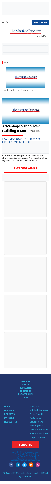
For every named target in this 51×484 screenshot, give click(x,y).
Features (9, 410)
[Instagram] (38, 464)
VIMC (38, 139)
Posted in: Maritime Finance (16, 142)
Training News (36, 425)
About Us (25, 381)
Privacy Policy (25, 394)
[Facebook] (11, 464)
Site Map (25, 397)
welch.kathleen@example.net (19, 90)
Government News (39, 429)
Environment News (39, 433)
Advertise (25, 385)
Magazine (9, 418)
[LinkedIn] (18, 464)
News (7, 406)
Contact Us (25, 391)
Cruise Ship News (38, 414)
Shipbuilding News (39, 410)
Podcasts (9, 414)
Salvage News (36, 422)
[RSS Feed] (31, 464)
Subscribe (25, 444)
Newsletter (25, 388)
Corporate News (37, 437)
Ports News (35, 418)
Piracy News (35, 406)
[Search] (7, 22)
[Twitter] (24, 464)
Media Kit (41, 36)
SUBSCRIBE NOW (40, 22)
